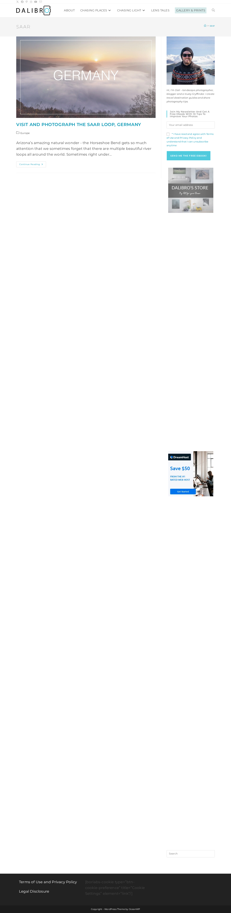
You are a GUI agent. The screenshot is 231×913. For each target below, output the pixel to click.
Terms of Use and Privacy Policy (48, 882)
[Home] (205, 25)
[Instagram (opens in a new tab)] (31, 2)
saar (212, 25)
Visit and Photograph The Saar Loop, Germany (78, 124)
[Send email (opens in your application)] (40, 2)
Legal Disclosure (34, 891)
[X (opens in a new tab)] (18, 2)
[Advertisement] (191, 274)
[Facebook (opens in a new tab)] (22, 2)
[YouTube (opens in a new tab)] (35, 2)
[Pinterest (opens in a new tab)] (27, 2)
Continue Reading (32, 165)
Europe (25, 133)
